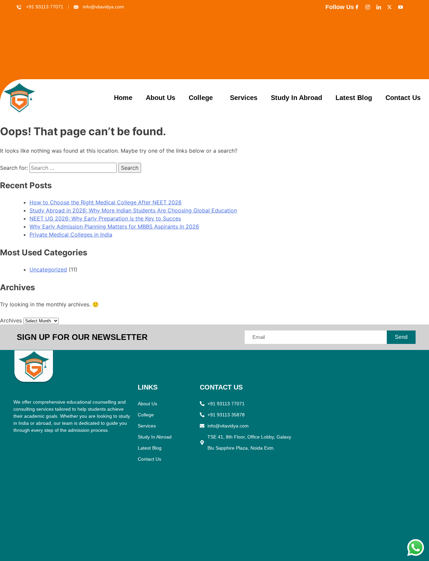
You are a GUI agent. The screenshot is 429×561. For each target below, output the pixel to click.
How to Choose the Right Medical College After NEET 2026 (105, 202)
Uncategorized (48, 269)
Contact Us (403, 97)
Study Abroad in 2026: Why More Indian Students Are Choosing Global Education (133, 210)
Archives (11, 320)
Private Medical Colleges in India (70, 234)
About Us (160, 97)
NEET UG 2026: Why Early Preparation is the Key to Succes (105, 218)
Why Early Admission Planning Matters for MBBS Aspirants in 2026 (114, 226)
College (201, 97)
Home (123, 97)
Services (243, 97)
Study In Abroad (296, 97)
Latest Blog (353, 97)
